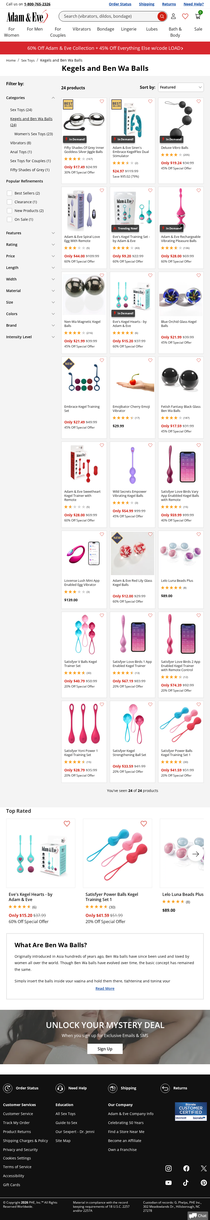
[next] (195, 853)
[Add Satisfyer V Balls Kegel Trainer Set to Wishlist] (102, 615)
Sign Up (105, 1049)
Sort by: (147, 87)
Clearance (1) (26, 201)
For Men (35, 29)
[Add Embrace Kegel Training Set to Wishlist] (102, 360)
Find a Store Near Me (126, 1131)
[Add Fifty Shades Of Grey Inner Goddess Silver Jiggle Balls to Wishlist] (102, 101)
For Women (11, 32)
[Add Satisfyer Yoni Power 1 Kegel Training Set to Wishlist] (102, 704)
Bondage (105, 29)
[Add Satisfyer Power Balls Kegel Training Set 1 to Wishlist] (199, 704)
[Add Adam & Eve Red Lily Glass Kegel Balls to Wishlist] (150, 534)
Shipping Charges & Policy (25, 1140)
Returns (169, 4)
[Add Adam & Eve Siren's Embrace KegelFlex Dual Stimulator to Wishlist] (150, 101)
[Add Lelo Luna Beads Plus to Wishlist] (199, 534)
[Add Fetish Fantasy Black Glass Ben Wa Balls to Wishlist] (199, 360)
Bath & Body (175, 32)
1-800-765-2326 (37, 4)
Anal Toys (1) (21, 151)
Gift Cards (11, 1184)
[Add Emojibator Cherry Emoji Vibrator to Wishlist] (150, 360)
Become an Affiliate (124, 1140)
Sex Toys (28, 60)
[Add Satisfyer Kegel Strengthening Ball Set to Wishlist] (150, 704)
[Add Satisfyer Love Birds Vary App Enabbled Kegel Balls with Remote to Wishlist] (199, 445)
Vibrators (82, 29)
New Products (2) (29, 210)
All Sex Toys (66, 1113)
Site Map (63, 1140)
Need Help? (194, 4)
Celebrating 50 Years (126, 1122)
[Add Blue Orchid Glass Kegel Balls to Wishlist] (199, 275)
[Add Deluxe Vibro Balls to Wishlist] (199, 101)
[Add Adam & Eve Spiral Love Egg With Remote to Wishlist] (102, 190)
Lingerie (128, 29)
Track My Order (16, 1122)
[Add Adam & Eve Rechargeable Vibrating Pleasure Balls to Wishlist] (199, 190)
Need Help (77, 1088)
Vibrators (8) (20, 142)
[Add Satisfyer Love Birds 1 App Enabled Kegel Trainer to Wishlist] (150, 615)
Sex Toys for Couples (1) (30, 160)
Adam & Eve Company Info (130, 1113)
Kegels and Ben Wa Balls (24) (31, 121)
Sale (198, 29)
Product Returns (17, 1131)
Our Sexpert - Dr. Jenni (75, 1131)
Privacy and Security (20, 1149)
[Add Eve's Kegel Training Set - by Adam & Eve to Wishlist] (150, 190)
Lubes (152, 29)
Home (11, 60)
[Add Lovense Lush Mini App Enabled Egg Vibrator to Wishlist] (102, 534)
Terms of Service (17, 1166)
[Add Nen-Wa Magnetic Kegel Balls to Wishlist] (102, 275)
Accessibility (13, 1175)
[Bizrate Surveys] (200, 1118)
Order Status (120, 4)
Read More (105, 988)
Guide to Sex (66, 1122)
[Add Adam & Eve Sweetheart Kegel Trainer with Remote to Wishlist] (102, 445)
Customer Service (18, 1113)
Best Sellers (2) (27, 193)
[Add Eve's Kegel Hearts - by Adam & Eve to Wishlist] (150, 275)
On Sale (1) (24, 219)
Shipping (146, 4)
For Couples (58, 32)
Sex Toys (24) (21, 109)
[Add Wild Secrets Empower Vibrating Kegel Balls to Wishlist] (150, 445)
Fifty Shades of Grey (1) (29, 169)
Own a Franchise (122, 1149)
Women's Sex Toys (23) (33, 133)
